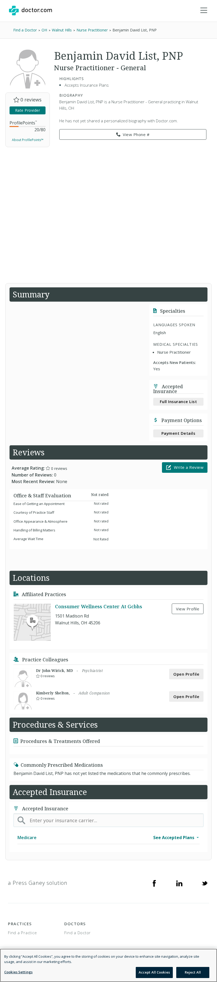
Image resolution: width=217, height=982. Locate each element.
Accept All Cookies (154, 972)
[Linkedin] (179, 883)
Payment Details (178, 433)
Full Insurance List (178, 401)
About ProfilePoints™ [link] (27, 140)
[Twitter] (204, 883)
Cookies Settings (18, 972)
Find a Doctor (77, 932)
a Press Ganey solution (37, 882)
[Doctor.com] (30, 10)
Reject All (193, 972)
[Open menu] (203, 10)
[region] (108, 965)
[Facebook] (154, 883)
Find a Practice (22, 932)
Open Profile (186, 674)
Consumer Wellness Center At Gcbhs (98, 606)
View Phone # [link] (136, 134)
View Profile (187, 608)
